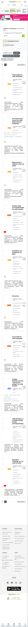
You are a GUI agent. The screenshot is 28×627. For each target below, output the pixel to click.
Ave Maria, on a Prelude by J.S (18, 269)
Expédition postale (9, 33)
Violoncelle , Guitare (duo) (12, 56)
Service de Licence (19, 538)
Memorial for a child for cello (18, 177)
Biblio (14, 625)
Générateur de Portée (20, 566)
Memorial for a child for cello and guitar (18, 164)
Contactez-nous (6, 536)
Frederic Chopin (16, 220)
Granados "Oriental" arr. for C (18, 478)
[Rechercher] (21, 5)
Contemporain (16, 85)
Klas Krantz (15, 349)
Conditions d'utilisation (7, 542)
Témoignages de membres (6, 539)
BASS (17, 53)
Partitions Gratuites (5, 557)
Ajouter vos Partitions (20, 536)
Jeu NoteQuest (18, 568)
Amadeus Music (16, 354)
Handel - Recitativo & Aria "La (10, 398)
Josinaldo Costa (16, 434)
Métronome (17, 571)
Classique (15, 218)
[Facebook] (7, 582)
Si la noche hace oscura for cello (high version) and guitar (17, 121)
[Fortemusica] (8, 598)
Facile (14, 392)
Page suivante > (21, 64)
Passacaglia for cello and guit (17, 90)
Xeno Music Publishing (18, 439)
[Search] (23, 36)
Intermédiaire (16, 83)
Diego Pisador (7, 132)
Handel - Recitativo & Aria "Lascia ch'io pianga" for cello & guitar (17, 382)
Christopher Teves (17, 266)
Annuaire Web (18, 564)
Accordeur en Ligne (19, 561)
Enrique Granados (17, 474)
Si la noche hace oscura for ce (10, 134)
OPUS (19, 625)
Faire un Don (18, 543)
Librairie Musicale (8, 560)
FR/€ (26, 6)
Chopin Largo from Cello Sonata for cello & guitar (18, 207)
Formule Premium (19, 541)
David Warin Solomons (18, 87)
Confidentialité (5, 544)
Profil (25, 625)
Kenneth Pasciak (16, 308)
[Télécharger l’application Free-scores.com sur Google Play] (14, 589)
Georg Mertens (16, 222)
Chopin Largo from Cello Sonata (18, 225)
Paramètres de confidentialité (5, 547)
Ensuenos (15, 296)
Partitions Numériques (5, 563)
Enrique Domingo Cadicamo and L (16, 306)
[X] (16, 582)
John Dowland (16, 347)
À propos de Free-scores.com (6, 533)
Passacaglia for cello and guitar (17, 75)
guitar (22, 222)
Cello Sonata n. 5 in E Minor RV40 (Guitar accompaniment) (17, 421)
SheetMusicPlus (16, 94)
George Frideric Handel (15, 395)
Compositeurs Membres (18, 533)
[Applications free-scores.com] (2, 11)
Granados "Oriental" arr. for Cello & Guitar (17, 461)
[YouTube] (12, 582)
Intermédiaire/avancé (17, 216)
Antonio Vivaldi (16, 432)
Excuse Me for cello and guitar (17, 337)
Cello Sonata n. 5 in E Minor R (17, 437)
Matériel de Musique (6, 567)
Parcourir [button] (8, 625)
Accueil (2, 625)
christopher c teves (17, 271)
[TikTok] (20, 582)
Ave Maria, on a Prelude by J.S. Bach (17, 252)
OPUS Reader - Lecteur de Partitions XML (20, 558)
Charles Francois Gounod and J (16, 264)
